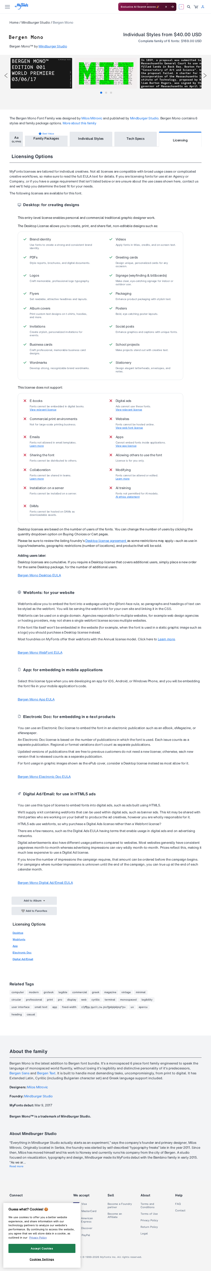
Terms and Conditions (148, 1205)
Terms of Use (149, 1214)
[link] (196, 6)
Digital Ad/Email (23, 959)
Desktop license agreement (106, 540)
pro (60, 999)
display (71, 999)
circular (16, 999)
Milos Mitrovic (91, 118)
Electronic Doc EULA (44, 776)
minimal (140, 992)
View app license (126, 446)
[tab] (101, 93)
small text (41, 1007)
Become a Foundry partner (120, 1205)
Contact (180, 1210)
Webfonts (19, 939)
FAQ (178, 1204)
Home (14, 22)
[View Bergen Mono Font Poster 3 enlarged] (171, 73)
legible (63, 992)
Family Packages (46, 138)
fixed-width (69, 1007)
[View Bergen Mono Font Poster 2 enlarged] (106, 73)
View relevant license (43, 409)
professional (34, 999)
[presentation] (6, 75)
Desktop (18, 933)
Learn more (37, 446)
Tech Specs (135, 138)
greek (95, 992)
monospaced (128, 999)
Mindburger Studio (35, 22)
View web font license (129, 427)
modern (34, 992)
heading (17, 1014)
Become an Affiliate (115, 1215)
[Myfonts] (22, 8)
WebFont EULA (40, 652)
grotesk (49, 992)
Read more (16, 1166)
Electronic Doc (22, 953)
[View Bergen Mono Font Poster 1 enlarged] (41, 73)
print (50, 999)
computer (18, 992)
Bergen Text (46, 1073)
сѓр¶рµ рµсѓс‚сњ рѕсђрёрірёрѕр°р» (103, 1007)
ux (132, 1007)
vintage (126, 992)
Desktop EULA (39, 575)
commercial (79, 992)
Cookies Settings (42, 1259)
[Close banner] (166, 7)
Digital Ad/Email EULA (45, 882)
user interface (21, 1007)
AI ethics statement (128, 497)
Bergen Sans (19, 1073)
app (54, 1007)
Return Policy (149, 1227)
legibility (147, 999)
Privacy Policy (149, 1220)
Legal (144, 1233)
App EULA (36, 699)
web (84, 999)
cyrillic (95, 999)
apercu (143, 1007)
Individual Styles (91, 138)
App (15, 946)
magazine (110, 992)
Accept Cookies (42, 1248)
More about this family (79, 123)
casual (31, 1014)
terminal (110, 999)
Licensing (180, 140)
